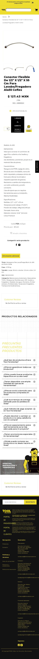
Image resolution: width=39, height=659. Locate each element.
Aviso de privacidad (8, 561)
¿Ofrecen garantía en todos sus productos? (17, 368)
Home (4, 17)
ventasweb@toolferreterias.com (25, 574)
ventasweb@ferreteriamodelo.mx (25, 556)
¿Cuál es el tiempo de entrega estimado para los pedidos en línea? (17, 402)
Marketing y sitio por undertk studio (19, 654)
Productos (5, 544)
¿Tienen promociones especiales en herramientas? (18, 435)
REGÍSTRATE (30, 502)
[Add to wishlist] (11, 233)
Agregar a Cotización (17, 130)
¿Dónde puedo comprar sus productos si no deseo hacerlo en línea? (18, 443)
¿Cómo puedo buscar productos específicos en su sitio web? (18, 375)
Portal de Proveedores (7, 520)
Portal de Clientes (7, 530)
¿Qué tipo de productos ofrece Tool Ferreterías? (17, 361)
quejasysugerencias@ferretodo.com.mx (25, 577)
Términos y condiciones (6, 565)
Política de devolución (9, 569)
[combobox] (18, 10)
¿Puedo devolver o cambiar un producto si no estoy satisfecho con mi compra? (17, 418)
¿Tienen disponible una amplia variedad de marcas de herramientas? (17, 383)
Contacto (5, 547)
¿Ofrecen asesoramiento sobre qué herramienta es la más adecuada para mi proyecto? (17, 427)
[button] (33, 10)
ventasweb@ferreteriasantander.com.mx (25, 614)
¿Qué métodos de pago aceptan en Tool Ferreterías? (18, 410)
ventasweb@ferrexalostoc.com (25, 596)
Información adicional (10, 256)
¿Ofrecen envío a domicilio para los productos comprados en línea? (18, 392)
